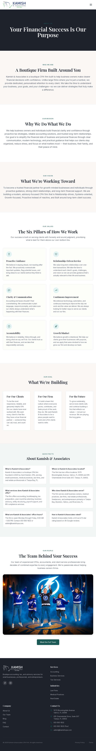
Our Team (6, 715)
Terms (91, 742)
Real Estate (54, 698)
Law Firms (54, 690)
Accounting (54, 672)
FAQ (4, 723)
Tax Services (55, 680)
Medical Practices (57, 694)
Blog (4, 719)
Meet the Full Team (48, 642)
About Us (6, 711)
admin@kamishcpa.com (63, 730)
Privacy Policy (80, 742)
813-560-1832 (59, 722)
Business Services (57, 676)
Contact (6, 727)
